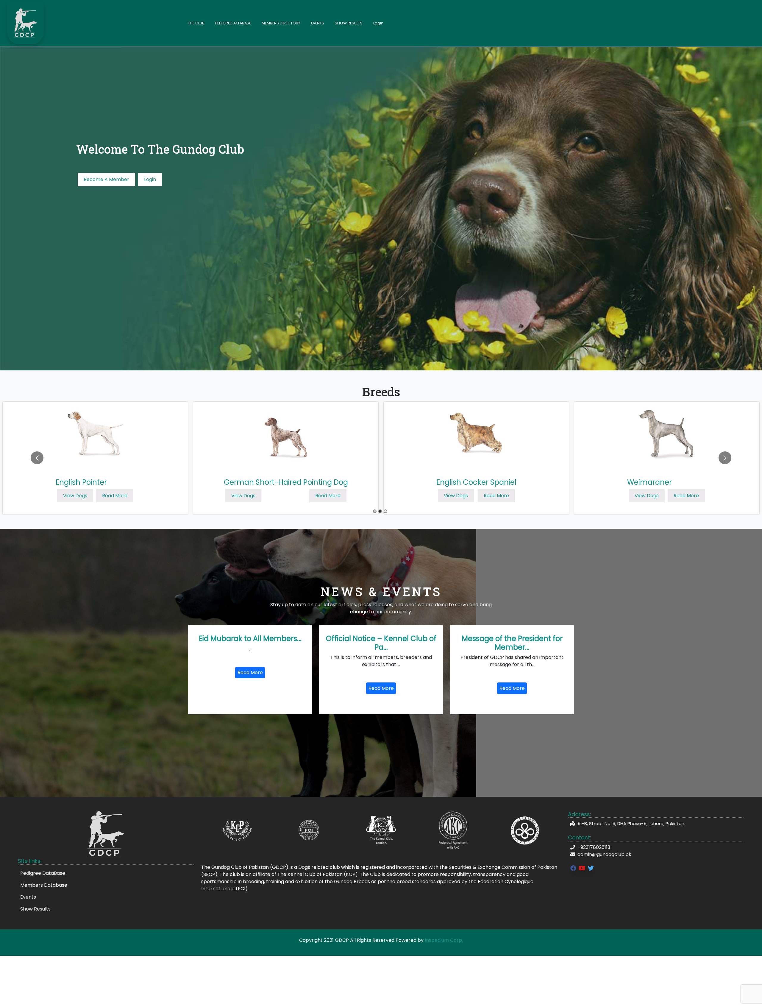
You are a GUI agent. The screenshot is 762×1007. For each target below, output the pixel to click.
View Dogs (75, 495)
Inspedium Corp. (444, 940)
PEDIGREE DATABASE (233, 23)
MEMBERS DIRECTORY (281, 23)
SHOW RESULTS (349, 23)
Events (28, 897)
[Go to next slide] (725, 457)
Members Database (43, 885)
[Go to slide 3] (385, 511)
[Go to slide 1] (375, 511)
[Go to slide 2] (380, 511)
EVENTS (317, 23)
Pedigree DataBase (42, 873)
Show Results (35, 908)
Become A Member (106, 179)
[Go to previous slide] (37, 457)
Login (378, 23)
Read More (114, 495)
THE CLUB (196, 23)
